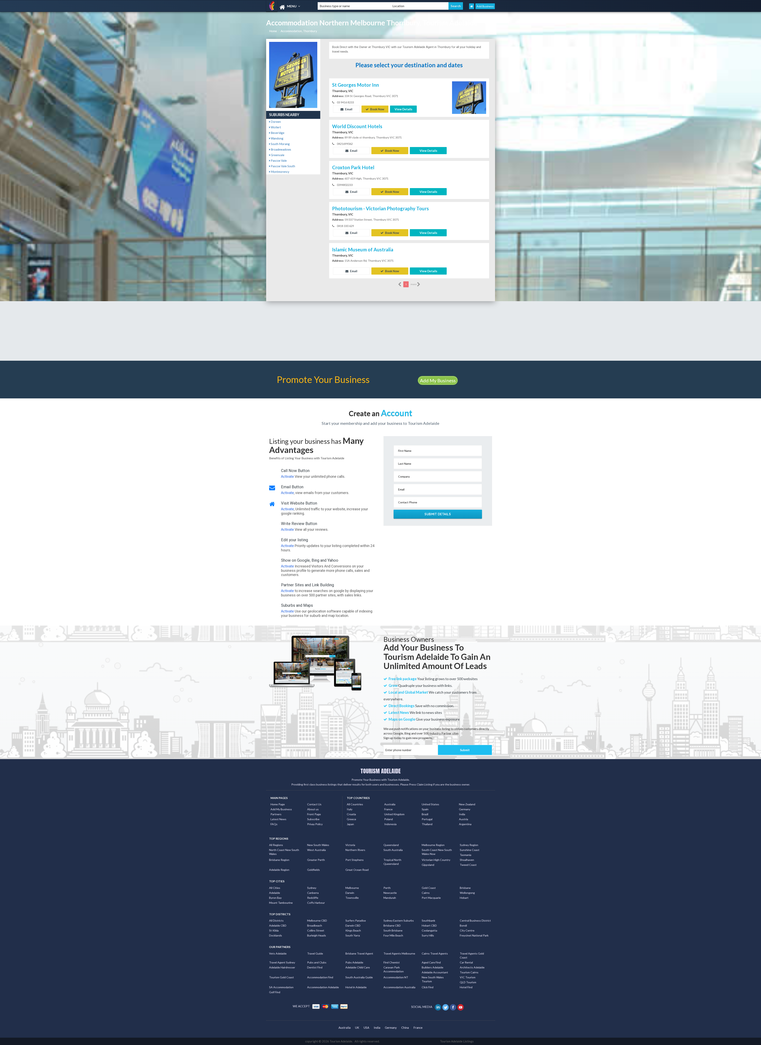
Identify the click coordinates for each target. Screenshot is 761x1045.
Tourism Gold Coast (281, 977)
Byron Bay (275, 897)
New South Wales (318, 845)
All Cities (274, 887)
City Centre (467, 930)
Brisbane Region (279, 859)
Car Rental (466, 962)
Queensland (391, 845)
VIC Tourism (467, 977)
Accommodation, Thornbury (299, 31)
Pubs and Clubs (316, 962)
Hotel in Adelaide (356, 987)
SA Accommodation (281, 987)
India (462, 814)
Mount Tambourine (281, 902)
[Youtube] (460, 1006)
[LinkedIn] (438, 1006)
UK (357, 1027)
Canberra (313, 892)
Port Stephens (354, 859)
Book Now (377, 109)
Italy (349, 809)
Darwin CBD (352, 925)
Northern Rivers (355, 850)
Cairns (426, 892)
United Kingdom (394, 814)
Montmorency (279, 171)
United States (430, 804)
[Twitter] (445, 1006)
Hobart (464, 897)
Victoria (350, 845)
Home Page (278, 804)
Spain (425, 809)
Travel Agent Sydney (282, 962)
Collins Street (315, 930)
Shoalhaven (467, 859)
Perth (387, 887)
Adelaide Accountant (435, 972)
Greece (351, 819)
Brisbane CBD (392, 925)
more (414, 284)
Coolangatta (429, 930)
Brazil (425, 814)
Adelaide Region (279, 869)
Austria (463, 819)
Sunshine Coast (469, 850)
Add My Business (438, 380)
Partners (276, 814)
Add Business (485, 6)
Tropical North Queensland (392, 861)
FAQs (274, 824)
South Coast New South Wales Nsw (437, 852)
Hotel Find (466, 987)
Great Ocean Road (357, 869)
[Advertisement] (380, 331)
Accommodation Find (320, 977)
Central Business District (475, 920)
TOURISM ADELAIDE (380, 771)
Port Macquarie (431, 897)
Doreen (275, 121)
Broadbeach (314, 925)
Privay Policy (315, 824)
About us (313, 809)
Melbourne (352, 887)
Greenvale (277, 155)
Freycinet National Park (474, 935)
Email (348, 109)
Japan (350, 824)
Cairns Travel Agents (435, 953)
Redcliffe (312, 897)
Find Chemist (391, 962)
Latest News (278, 819)
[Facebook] (453, 1006)
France (388, 809)
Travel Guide (315, 953)
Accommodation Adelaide (323, 987)
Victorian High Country (436, 859)
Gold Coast (429, 887)
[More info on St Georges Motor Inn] (469, 97)
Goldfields (313, 869)
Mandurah (389, 897)
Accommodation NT (395, 977)
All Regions (276, 845)
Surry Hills (428, 935)
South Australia (393, 850)
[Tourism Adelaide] (288, 7)
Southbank (428, 920)
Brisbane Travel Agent (359, 953)
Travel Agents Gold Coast (472, 955)
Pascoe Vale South (282, 166)
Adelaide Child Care (357, 967)
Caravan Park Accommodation (393, 969)
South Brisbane (392, 930)
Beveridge (277, 133)
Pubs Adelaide (354, 962)
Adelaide (274, 892)
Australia (389, 804)
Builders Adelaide (432, 967)
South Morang (280, 144)
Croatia (351, 814)
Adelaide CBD (277, 925)
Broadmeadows (280, 149)
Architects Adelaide (472, 967)
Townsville (352, 897)
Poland (388, 819)
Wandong (276, 138)
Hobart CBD (429, 925)
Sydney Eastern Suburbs (398, 920)
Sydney (311, 887)
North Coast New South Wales (284, 852)
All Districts (276, 920)
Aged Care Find (431, 962)
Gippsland (428, 864)
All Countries (355, 804)
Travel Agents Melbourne (399, 953)
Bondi (463, 925)
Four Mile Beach (393, 935)
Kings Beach (353, 930)
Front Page (314, 814)
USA (366, 1027)
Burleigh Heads (316, 935)
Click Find (427, 987)
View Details (403, 109)
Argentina (465, 824)
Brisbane (465, 887)
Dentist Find (314, 967)
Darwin (349, 892)
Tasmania (465, 855)
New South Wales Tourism (433, 979)
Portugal (427, 819)
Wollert (275, 127)
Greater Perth (316, 859)
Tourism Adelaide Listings (457, 1041)
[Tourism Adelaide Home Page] (471, 6)
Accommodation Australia (399, 987)
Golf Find (274, 992)
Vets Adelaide (278, 953)
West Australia (316, 850)
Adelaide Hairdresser (282, 967)
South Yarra (352, 935)
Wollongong (467, 892)
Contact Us (314, 804)
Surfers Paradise (355, 920)
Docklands (275, 935)
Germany (464, 809)
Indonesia (390, 824)
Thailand (427, 824)
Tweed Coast (468, 864)
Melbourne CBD (317, 920)
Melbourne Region (433, 845)
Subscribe (313, 819)
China (405, 1027)
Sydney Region (469, 845)
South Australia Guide (359, 977)
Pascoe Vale (278, 160)
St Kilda (274, 930)
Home (273, 31)
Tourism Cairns (469, 972)
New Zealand (467, 804)
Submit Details (437, 514)
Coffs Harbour (316, 902)
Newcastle (390, 892)
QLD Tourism (468, 982)
